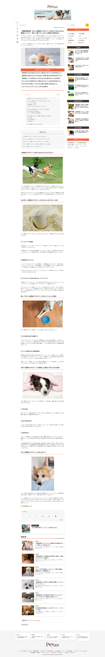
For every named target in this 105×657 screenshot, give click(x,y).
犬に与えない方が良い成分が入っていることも (37, 106)
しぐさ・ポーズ (83, 146)
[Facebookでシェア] (17, 31)
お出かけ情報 (71, 144)
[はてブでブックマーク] (17, 35)
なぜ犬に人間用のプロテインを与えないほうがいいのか (38, 101)
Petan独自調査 (57, 651)
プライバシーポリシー (45, 652)
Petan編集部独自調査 (81, 142)
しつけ (19, 651)
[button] (17, 42)
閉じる (58, 94)
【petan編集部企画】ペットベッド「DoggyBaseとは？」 (44, 527)
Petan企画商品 (69, 651)
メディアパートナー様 (77, 651)
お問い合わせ (53, 652)
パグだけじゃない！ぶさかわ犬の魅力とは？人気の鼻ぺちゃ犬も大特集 (52, 637)
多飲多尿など (30, 121)
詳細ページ (78, 78)
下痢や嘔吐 (30, 118)
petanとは (85, 651)
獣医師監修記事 (71, 142)
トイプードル (79, 144)
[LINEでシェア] (17, 38)
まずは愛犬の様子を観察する (33, 111)
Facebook (72, 652)
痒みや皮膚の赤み (31, 119)
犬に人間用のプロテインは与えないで (35, 124)
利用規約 (38, 652)
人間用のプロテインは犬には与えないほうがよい (37, 98)
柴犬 (77, 146)
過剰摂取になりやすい (32, 104)
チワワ (85, 144)
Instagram (67, 652)
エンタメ (70, 148)
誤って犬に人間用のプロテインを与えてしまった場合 (38, 109)
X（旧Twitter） (60, 652)
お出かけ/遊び (42, 651)
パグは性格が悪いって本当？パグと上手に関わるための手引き (67, 637)
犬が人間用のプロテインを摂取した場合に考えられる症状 (39, 116)
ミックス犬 (76, 148)
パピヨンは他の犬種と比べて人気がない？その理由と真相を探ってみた (22, 637)
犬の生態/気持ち (50, 651)
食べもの (30, 651)
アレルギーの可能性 (32, 103)
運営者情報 (33, 652)
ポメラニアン (71, 146)
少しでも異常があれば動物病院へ (34, 112)
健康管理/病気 (25, 624)
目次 (41, 132)
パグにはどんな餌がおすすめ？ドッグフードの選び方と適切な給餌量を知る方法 (82, 637)
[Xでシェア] (17, 28)
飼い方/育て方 (24, 651)
